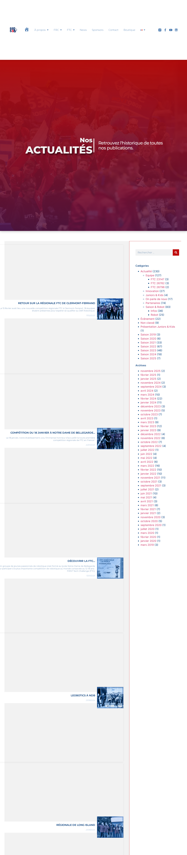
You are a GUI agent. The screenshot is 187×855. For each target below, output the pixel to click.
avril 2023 (147, 418)
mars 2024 (147, 394)
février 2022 (148, 469)
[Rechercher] (176, 252)
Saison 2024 (148, 354)
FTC (69, 29)
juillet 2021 (147, 489)
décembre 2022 (151, 434)
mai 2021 (146, 497)
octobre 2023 (149, 414)
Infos (154, 310)
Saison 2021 (148, 342)
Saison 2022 (148, 346)
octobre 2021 (149, 481)
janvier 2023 (148, 430)
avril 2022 (147, 461)
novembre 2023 (151, 410)
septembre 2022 (151, 446)
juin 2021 (146, 493)
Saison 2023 (148, 350)
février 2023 (148, 426)
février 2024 (148, 398)
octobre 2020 (149, 521)
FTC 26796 (158, 287)
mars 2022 (147, 465)
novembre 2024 (151, 382)
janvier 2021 (148, 513)
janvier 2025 (148, 378)
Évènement (148, 318)
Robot (154, 314)
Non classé (147, 322)
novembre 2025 (151, 370)
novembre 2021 (150, 477)
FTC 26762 (158, 283)
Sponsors (97, 29)
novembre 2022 (151, 438)
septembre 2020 (151, 525)
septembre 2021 (151, 485)
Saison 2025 (148, 358)
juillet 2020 (148, 529)
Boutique (129, 29)
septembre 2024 (151, 386)
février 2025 (148, 374)
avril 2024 (147, 390)
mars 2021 (147, 505)
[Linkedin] (176, 30)
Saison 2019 (148, 334)
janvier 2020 (148, 540)
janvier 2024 (148, 402)
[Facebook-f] (165, 30)
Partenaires (153, 303)
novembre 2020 (151, 517)
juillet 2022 (148, 449)
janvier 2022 (148, 473)
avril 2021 (147, 501)
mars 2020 (147, 532)
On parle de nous (156, 299)
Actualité (146, 271)
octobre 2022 (149, 442)
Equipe (150, 275)
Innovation (152, 291)
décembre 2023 (151, 406)
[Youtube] (170, 30)
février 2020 (148, 537)
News (83, 29)
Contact (113, 29)
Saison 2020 (148, 338)
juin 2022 (146, 454)
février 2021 (148, 509)
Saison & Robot (155, 306)
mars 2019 (147, 544)
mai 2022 (146, 457)
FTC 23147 (157, 279)
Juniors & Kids (154, 295)
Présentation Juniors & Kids (158, 326)
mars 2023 (147, 422)
